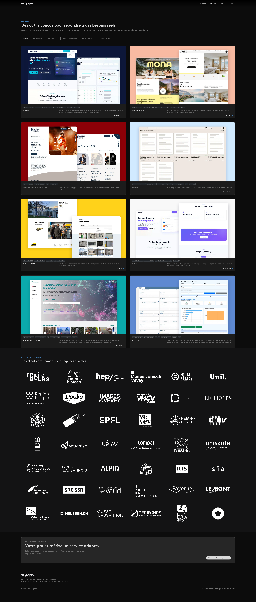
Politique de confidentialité (225, 588)
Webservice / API (105, 38)
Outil (64, 38)
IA (58, 38)
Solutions (213, 3)
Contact (231, 3)
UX (96, 38)
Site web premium (87, 38)
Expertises (202, 3)
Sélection (25, 38)
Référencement (73, 38)
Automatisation (49, 38)
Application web (37, 38)
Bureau (222, 3)
